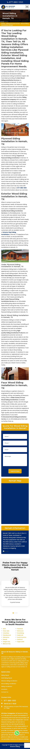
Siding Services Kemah (13, 23)
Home (3, 23)
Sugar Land (20, 641)
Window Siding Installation (9, 681)
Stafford (19, 639)
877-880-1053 (16, 2)
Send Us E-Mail (10, 703)
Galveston (6, 637)
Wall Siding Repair (6, 678)
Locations (4, 689)
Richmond (20, 631)
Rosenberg (20, 633)
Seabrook (20, 635)
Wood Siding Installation (8, 683)
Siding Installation (6, 686)
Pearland (20, 629)
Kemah (5, 639)
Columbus (6, 633)
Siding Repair (5, 675)
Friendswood (7, 635)
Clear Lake (6, 631)
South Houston (21, 637)
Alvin (4, 629)
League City (6, 641)
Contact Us (4, 692)
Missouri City (6, 644)
